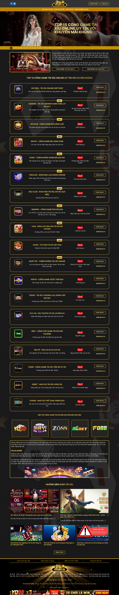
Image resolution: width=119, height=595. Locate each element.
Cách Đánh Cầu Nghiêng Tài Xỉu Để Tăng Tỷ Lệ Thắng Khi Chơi (26, 544)
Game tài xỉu (66, 584)
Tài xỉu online (35, 9)
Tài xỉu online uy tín (77, 584)
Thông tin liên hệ (95, 561)
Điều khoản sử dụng (47, 561)
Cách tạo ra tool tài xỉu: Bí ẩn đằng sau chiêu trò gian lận (92, 544)
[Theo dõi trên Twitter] (14, 3)
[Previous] (14, 428)
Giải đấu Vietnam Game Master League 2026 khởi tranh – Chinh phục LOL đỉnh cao (82, 516)
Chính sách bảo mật (23, 561)
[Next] (105, 428)
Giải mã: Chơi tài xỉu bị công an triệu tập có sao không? (59, 544)
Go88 (64, 580)
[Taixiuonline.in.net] (59, 3)
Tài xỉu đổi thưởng (55, 584)
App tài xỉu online (90, 584)
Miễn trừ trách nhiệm (71, 561)
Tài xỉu (37, 584)
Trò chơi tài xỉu (47, 9)
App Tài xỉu (70, 9)
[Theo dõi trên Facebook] (11, 3)
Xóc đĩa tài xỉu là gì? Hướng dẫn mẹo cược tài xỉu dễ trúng (31, 515)
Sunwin (59, 580)
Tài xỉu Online (56, 53)
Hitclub (69, 580)
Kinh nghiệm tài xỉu (82, 9)
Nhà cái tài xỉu (59, 9)
